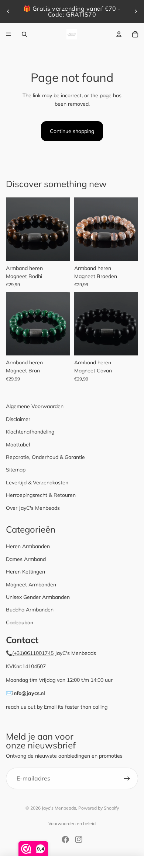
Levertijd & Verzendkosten (37, 482)
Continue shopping (72, 131)
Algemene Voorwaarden (35, 406)
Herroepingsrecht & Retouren (41, 495)
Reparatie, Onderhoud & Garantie (45, 457)
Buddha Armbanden (30, 609)
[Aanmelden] (127, 778)
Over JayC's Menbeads (33, 508)
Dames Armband (26, 559)
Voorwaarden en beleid (72, 823)
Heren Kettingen (25, 571)
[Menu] (8, 34)
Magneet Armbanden (31, 584)
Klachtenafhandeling (30, 431)
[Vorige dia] (8, 11)
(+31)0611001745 (33, 653)
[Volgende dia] (136, 11)
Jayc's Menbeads (59, 808)
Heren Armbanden (28, 546)
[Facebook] (65, 839)
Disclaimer (18, 419)
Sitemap (15, 469)
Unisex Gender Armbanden (38, 597)
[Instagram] (78, 839)
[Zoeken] (24, 34)
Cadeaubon (19, 622)
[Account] (119, 34)
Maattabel (18, 444)
